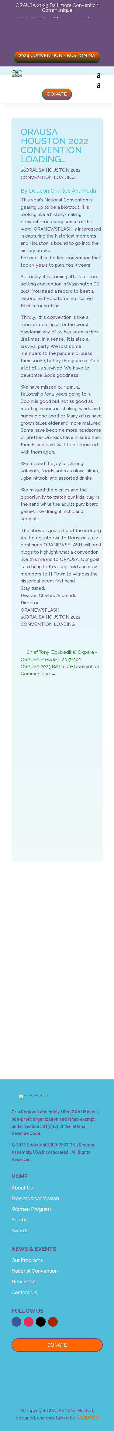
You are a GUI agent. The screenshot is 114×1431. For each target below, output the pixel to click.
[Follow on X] (56, 1011)
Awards (20, 1231)
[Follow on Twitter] (41, 1322)
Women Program (31, 1209)
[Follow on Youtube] (57, 1030)
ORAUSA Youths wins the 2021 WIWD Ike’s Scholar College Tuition (65, 768)
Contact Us (24, 1292)
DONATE (57, 94)
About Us (22, 1188)
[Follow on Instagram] (78, 1011)
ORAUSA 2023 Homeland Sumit (66, 734)
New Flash (24, 1281)
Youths (19, 1220)
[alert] (67, 827)
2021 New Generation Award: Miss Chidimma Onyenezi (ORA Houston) (65, 792)
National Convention (35, 1271)
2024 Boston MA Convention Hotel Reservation (57, 29)
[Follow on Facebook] (34, 1011)
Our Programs (27, 1260)
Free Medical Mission (35, 1198)
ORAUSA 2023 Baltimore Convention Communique (57, 7)
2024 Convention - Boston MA (57, 55)
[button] (57, 1372)
